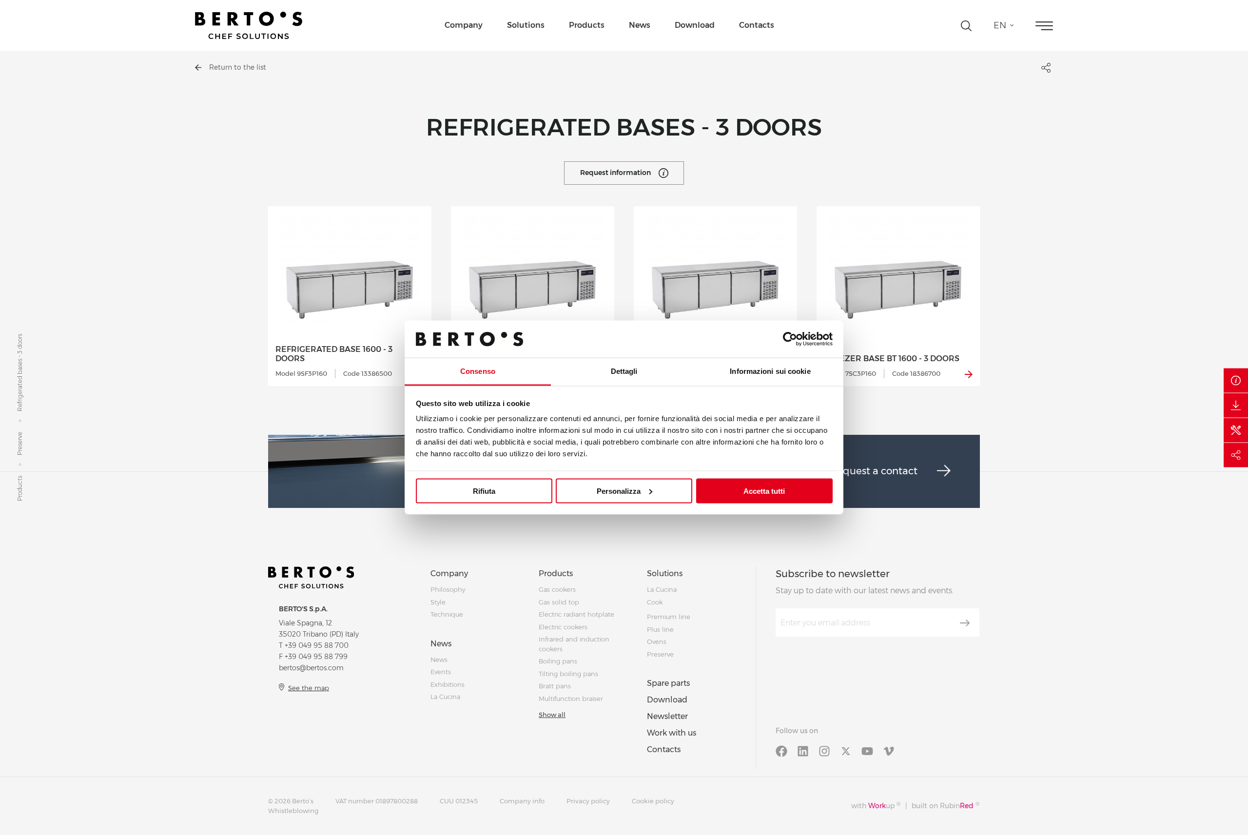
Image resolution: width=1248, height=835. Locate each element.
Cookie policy (653, 801)
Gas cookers (557, 589)
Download (695, 25)
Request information (615, 172)
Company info (522, 801)
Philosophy (447, 589)
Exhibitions (447, 684)
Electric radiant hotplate (576, 614)
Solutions (526, 25)
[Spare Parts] (1236, 430)
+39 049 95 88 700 (317, 645)
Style (438, 602)
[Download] (1236, 405)
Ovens (656, 641)
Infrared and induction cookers (574, 644)
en (1000, 25)
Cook (655, 602)
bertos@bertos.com (311, 667)
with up (875, 805)
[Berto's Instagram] (824, 750)
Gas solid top (559, 602)
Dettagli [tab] (624, 371)
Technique (446, 614)
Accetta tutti (764, 490)
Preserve (19, 443)
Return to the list (237, 67)
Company (464, 25)
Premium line (668, 617)
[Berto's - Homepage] (248, 25)
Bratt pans (555, 686)
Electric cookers (563, 627)
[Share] (1236, 455)
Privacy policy (588, 801)
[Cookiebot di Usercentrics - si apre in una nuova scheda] (790, 338)
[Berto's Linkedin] (803, 750)
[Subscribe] (964, 623)
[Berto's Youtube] (867, 750)
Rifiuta (484, 490)
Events (440, 672)
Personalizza (619, 490)
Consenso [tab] (477, 371)
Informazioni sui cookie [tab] (770, 371)
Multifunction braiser (571, 698)
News (639, 25)
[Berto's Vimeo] (889, 750)
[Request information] (1236, 380)
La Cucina (445, 696)
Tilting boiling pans (568, 674)
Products (586, 25)
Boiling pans (558, 661)
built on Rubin (945, 805)
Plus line (660, 629)
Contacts (756, 25)
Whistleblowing (293, 811)
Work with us (671, 733)
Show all (552, 714)
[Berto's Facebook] (781, 750)
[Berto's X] (846, 750)
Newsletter (667, 716)
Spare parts (668, 683)
